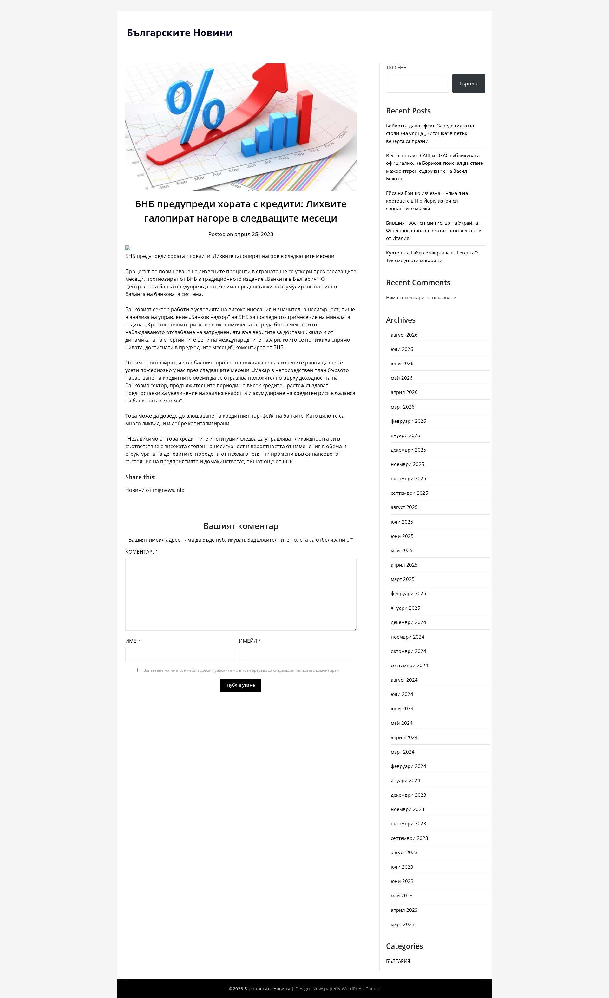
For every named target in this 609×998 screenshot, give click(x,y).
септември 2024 (409, 665)
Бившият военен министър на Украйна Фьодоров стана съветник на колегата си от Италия (434, 230)
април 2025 (404, 565)
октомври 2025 (408, 478)
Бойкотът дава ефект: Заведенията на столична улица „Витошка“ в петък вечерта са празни (430, 133)
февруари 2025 (408, 593)
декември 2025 (408, 450)
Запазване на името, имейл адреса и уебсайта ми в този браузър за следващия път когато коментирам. (242, 670)
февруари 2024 (408, 766)
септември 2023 (409, 838)
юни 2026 (402, 363)
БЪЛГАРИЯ (398, 961)
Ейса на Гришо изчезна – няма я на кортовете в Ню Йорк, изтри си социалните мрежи (427, 201)
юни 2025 (402, 536)
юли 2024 (402, 694)
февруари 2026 (408, 421)
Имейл (250, 640)
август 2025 (404, 507)
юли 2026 (402, 349)
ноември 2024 (407, 637)
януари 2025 (405, 608)
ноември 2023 (407, 809)
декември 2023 (408, 795)
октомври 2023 (408, 823)
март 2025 (403, 579)
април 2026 (404, 392)
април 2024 (404, 737)
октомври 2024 (408, 651)
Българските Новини (180, 32)
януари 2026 (405, 435)
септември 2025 (409, 493)
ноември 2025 (407, 464)
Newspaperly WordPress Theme (346, 989)
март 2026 (403, 406)
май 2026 (402, 378)
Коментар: (141, 551)
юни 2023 (402, 881)
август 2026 (404, 335)
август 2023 (404, 852)
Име (133, 640)
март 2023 (403, 924)
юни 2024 (402, 708)
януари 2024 (405, 780)
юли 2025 (402, 521)
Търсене (396, 67)
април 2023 (404, 910)
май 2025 (402, 550)
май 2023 (402, 895)
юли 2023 (402, 867)
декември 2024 (408, 622)
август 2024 (404, 680)
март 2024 (403, 752)
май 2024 (402, 723)
